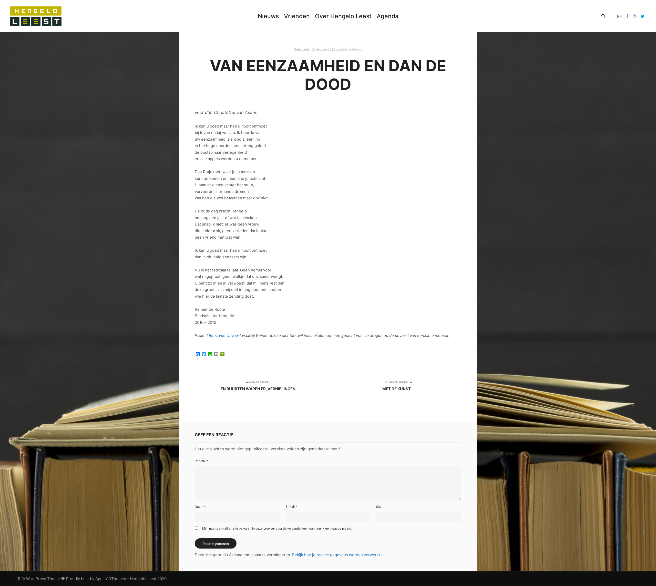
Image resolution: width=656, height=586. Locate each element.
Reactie (201, 461)
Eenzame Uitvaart (225, 335)
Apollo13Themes (110, 578)
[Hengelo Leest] (35, 16)
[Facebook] (627, 16)
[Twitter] (642, 16)
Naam (200, 507)
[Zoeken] (603, 16)
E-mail (291, 507)
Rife (21, 578)
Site (379, 507)
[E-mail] (619, 16)
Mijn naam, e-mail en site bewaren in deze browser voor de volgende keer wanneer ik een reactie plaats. (277, 528)
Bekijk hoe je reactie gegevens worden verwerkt (336, 554)
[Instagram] (634, 16)
